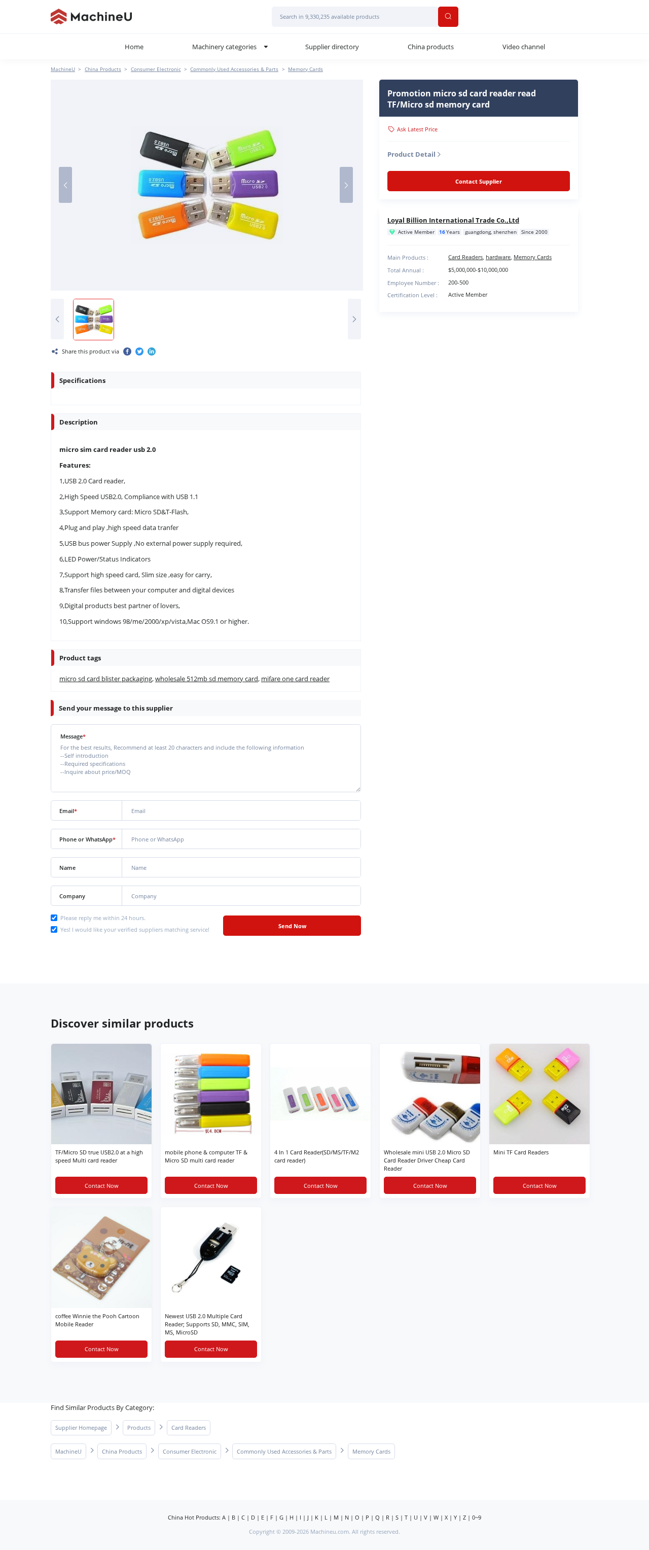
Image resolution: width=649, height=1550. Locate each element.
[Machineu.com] (91, 17)
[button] (65, 184)
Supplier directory (332, 46)
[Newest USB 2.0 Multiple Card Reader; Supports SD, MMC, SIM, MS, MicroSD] (211, 1257)
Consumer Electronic (156, 69)
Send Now (292, 926)
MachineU (63, 69)
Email (68, 811)
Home (134, 46)
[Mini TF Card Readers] (539, 1094)
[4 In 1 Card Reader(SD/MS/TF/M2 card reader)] (320, 1094)
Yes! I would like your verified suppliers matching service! (134, 929)
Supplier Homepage (81, 1427)
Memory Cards (305, 69)
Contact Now (102, 1185)
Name (67, 867)
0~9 (476, 1517)
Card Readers (465, 257)
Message (73, 736)
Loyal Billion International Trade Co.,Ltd (453, 220)
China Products (103, 69)
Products (139, 1427)
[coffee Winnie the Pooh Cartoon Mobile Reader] (101, 1257)
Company (72, 896)
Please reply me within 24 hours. (103, 918)
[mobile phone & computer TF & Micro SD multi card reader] (211, 1094)
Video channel (523, 46)
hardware (498, 257)
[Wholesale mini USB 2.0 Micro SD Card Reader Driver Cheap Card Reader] (430, 1094)
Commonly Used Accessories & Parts (234, 69)
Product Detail (411, 154)
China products (431, 46)
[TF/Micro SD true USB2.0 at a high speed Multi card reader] (101, 1094)
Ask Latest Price (417, 129)
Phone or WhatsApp (87, 839)
